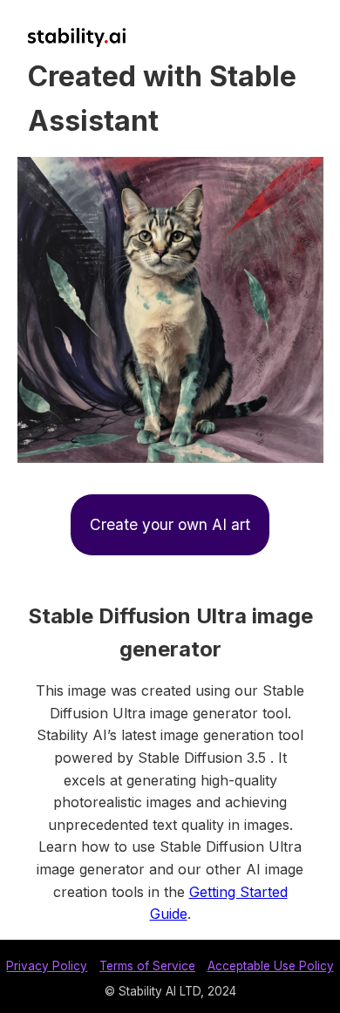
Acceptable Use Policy (270, 966)
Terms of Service (147, 966)
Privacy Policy (46, 966)
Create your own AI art (170, 524)
